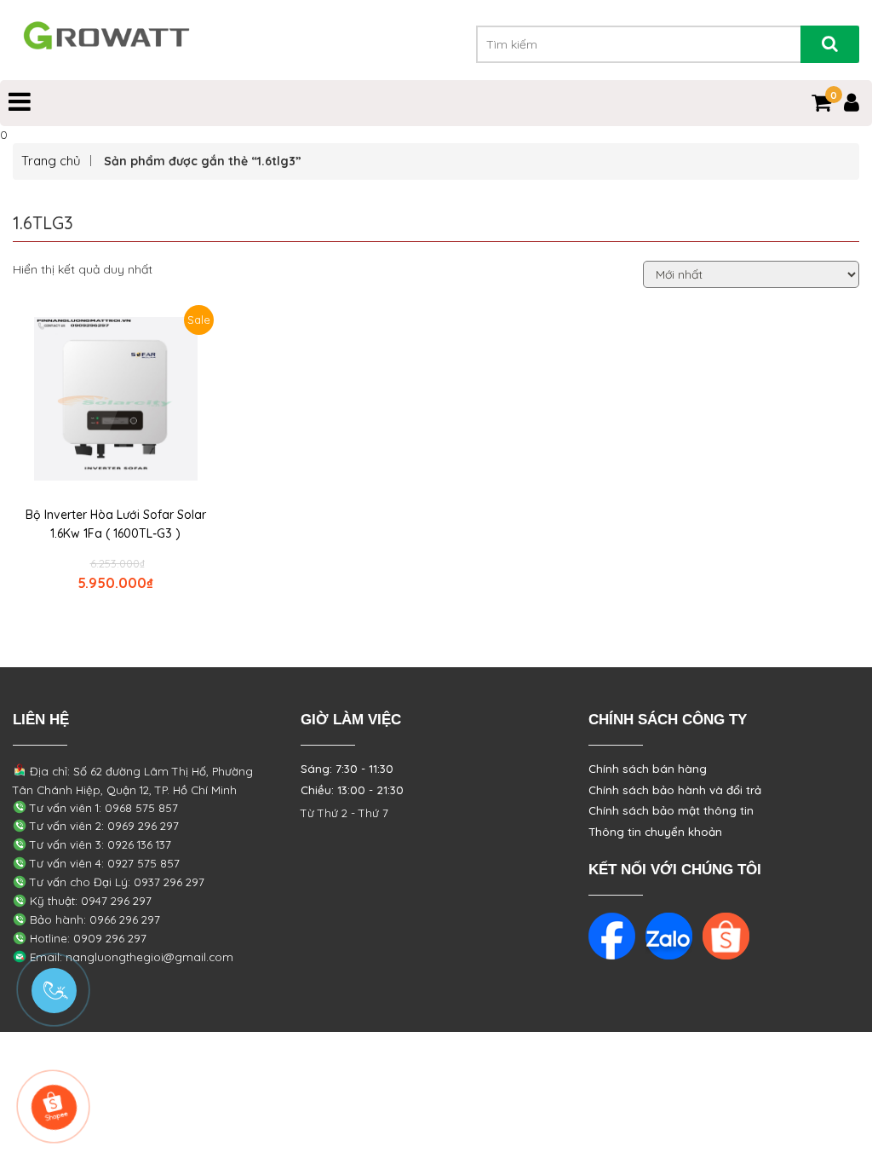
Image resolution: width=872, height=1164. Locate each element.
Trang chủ (51, 161)
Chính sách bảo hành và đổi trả (674, 790)
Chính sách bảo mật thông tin (671, 810)
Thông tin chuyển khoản (655, 831)
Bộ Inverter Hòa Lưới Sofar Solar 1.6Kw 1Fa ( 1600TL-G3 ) (116, 524)
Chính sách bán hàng (647, 768)
